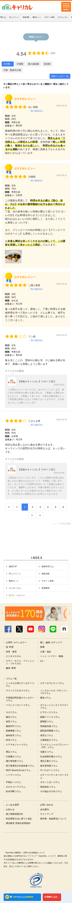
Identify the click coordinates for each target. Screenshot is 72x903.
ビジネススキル (13, 656)
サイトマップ (46, 814)
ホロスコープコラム (15, 787)
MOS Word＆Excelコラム (18, 770)
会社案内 (44, 809)
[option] (41, 613)
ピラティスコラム (49, 712)
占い (42, 661)
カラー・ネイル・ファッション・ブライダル (20, 662)
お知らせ (10, 809)
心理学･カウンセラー (16, 642)
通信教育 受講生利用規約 (18, 823)
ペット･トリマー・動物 (51, 656)
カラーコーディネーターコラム (54, 776)
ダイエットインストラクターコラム (54, 706)
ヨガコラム (11, 712)
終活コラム (11, 740)
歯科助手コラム (13, 735)
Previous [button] (2, 613)
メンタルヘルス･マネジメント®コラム (53, 691)
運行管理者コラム (14, 761)
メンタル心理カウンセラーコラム (20, 684)
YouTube (30, 629)
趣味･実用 (11, 668)
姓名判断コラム (13, 791)
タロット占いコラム (50, 782)
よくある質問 (12, 805)
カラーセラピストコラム (52, 683)
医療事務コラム (13, 731)
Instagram (41, 629)
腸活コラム (11, 717)
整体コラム (45, 698)
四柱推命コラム (47, 787)
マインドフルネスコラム (18, 690)
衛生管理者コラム (49, 766)
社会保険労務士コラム (51, 756)
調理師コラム (46, 721)
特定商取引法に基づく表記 (19, 819)
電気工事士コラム (49, 761)
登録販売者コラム (49, 726)
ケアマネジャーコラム (17, 745)
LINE (52, 629)
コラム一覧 (11, 679)
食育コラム (11, 721)
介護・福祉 (45, 652)
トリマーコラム (13, 775)
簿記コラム (11, 752)
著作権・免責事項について (53, 819)
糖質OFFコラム (13, 726)
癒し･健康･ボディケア (51, 642)
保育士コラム (46, 735)
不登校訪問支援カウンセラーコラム (20, 699)
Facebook (7, 629)
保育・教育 (11, 652)
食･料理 (10, 647)
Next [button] (69, 613)
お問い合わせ (46, 805)
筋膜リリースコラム (50, 717)
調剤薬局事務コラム (50, 731)
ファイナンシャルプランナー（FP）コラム (54, 746)
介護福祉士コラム (49, 740)
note (64, 629)
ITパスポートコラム (50, 770)
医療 (42, 647)
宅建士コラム (46, 752)
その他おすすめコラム (51, 791)
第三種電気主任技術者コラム (20, 766)
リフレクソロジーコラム (18, 705)
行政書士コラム (13, 756)
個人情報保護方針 (14, 814)
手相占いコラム (13, 782)
